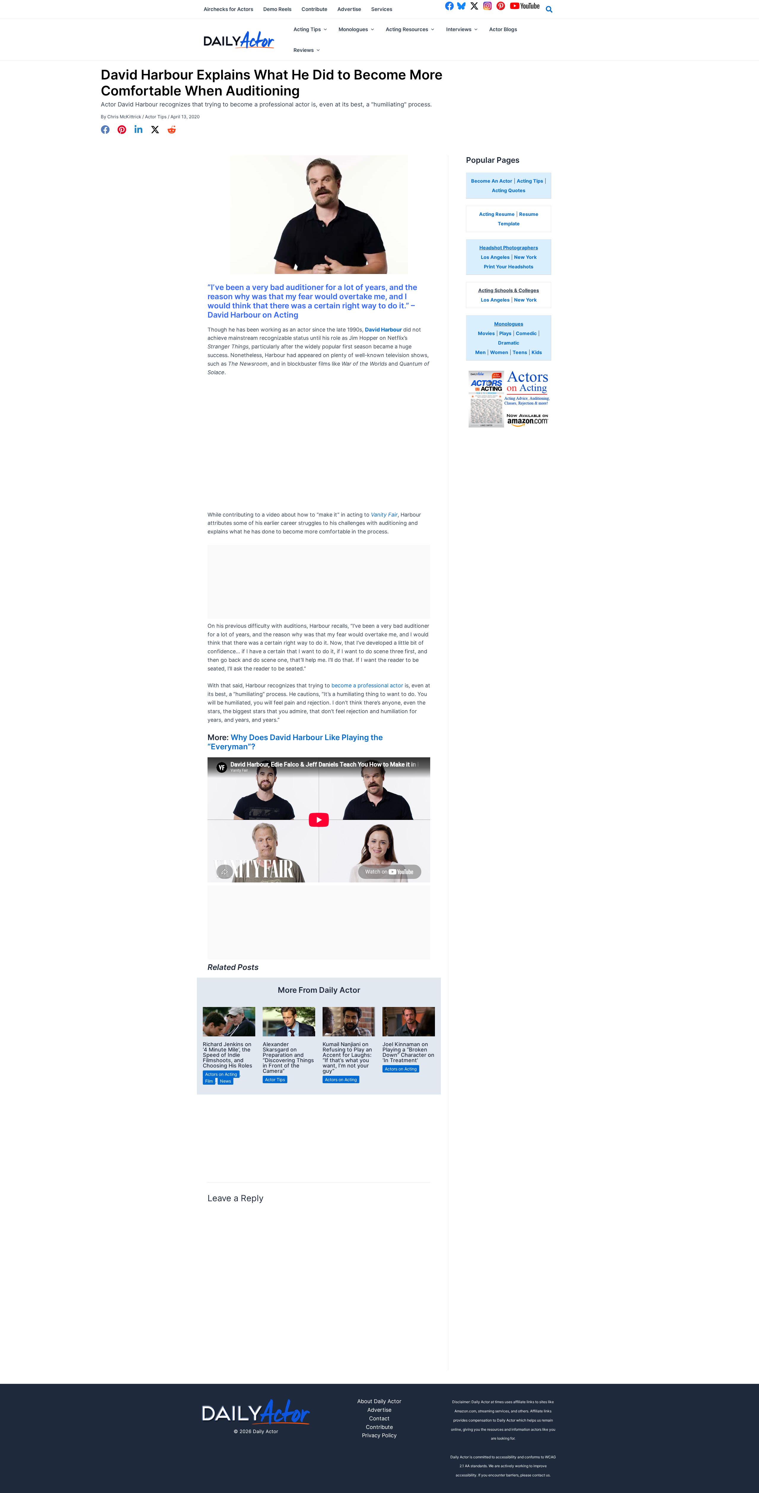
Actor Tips (156, 116)
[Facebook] (105, 129)
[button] (549, 10)
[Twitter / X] (155, 129)
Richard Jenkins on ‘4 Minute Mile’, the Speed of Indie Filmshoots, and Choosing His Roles (227, 1055)
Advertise (379, 1410)
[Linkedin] (138, 129)
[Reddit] (171, 129)
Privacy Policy (379, 1435)
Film (209, 1080)
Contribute (379, 1427)
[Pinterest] (121, 129)
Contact (379, 1418)
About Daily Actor (379, 1401)
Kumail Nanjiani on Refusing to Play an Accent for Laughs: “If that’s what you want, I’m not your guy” (347, 1057)
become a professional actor (367, 685)
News (225, 1080)
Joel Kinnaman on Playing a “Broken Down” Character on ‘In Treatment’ (408, 1052)
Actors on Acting (221, 1074)
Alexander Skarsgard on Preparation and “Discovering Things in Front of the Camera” (288, 1057)
